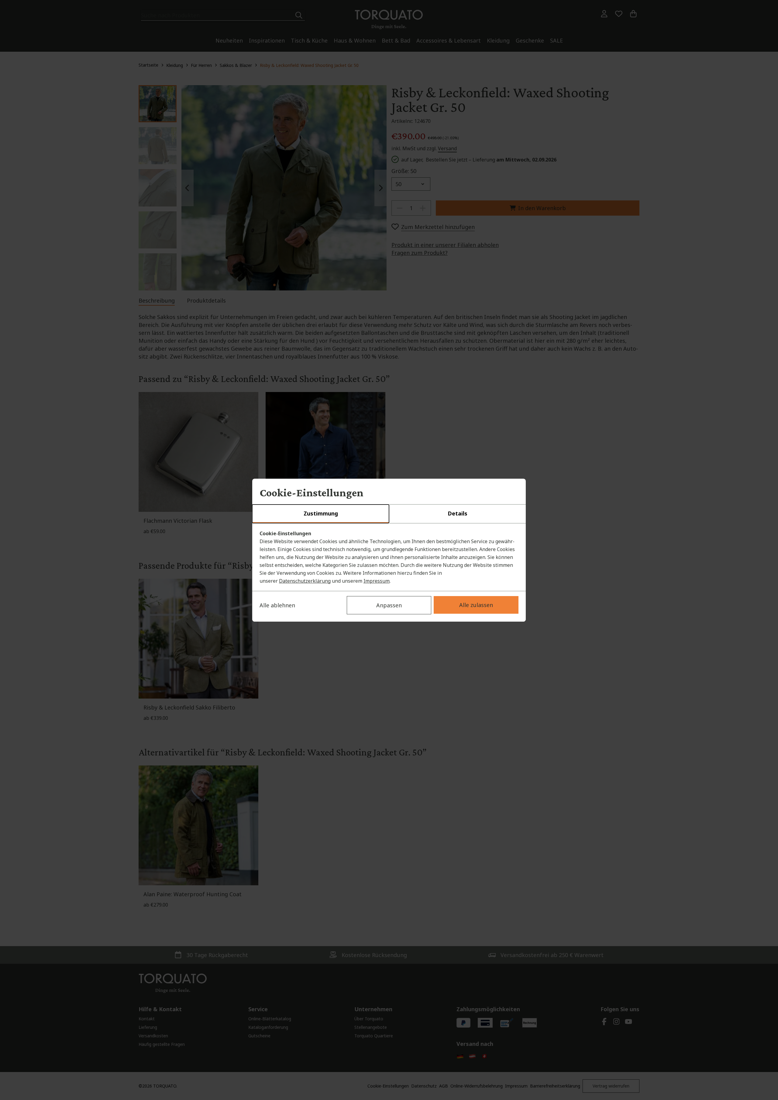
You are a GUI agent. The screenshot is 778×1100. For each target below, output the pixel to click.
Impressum (376, 581)
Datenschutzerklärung (305, 581)
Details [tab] (457, 513)
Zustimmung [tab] (321, 513)
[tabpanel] (389, 557)
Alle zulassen (476, 605)
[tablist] (389, 514)
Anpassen (389, 605)
